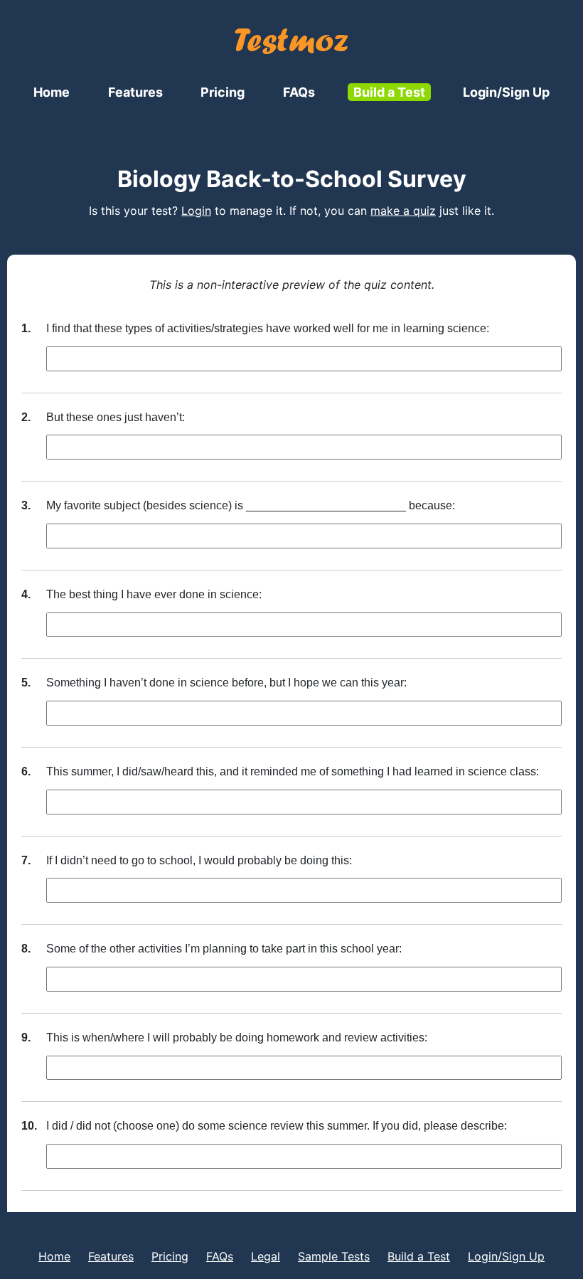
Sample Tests (334, 1256)
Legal (265, 1256)
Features (135, 92)
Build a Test (389, 92)
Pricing (222, 92)
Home (51, 92)
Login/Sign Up (506, 92)
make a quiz (403, 210)
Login (196, 210)
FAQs (299, 92)
